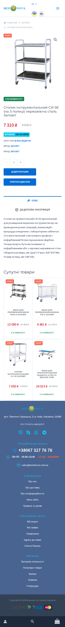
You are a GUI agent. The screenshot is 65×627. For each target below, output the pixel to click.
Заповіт (15, 146)
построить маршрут (32, 424)
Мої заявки (32, 527)
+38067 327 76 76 (35, 450)
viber (20, 432)
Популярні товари (32, 568)
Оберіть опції (47, 395)
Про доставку (32, 487)
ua (34, 14)
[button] (32, 621)
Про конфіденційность (32, 493)
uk (33, 3)
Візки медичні (23, 141)
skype (28, 432)
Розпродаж (32, 586)
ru (36, 3)
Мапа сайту (32, 500)
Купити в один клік (20, 182)
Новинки (32, 580)
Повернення (32, 534)
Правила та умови (32, 506)
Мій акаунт (32, 521)
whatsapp (36, 432)
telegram (44, 432)
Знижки (32, 574)
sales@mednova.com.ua (35, 465)
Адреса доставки (32, 540)
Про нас (32, 481)
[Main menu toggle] (57, 8)
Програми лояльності (32, 561)
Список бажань (32, 546)
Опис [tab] (35, 200)
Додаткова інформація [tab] (35, 209)
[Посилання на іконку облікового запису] (5, 621)
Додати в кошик (20, 171)
